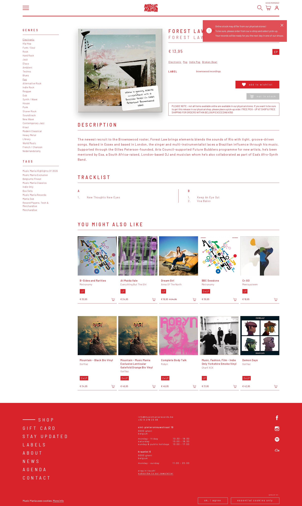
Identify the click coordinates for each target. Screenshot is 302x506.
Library (27, 139)
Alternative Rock (32, 83)
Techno (27, 71)
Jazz (25, 59)
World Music (29, 143)
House (26, 103)
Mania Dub (28, 198)
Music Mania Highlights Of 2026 (40, 170)
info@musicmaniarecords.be (155, 417)
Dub (25, 95)
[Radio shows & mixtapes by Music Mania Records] (277, 450)
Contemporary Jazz (34, 123)
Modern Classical (32, 131)
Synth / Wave (30, 99)
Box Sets (28, 190)
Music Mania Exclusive (35, 175)
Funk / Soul (29, 47)
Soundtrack (29, 115)
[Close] (282, 25)
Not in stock (266, 96)
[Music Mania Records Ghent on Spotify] (277, 439)
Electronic (28, 39)
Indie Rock (28, 87)
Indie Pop (195, 62)
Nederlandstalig (31, 151)
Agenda (35, 469)
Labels (35, 444)
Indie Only (28, 186)
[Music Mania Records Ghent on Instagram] (277, 428)
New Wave (28, 119)
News (31, 461)
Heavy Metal (29, 135)
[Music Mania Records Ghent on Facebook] (277, 418)
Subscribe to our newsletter (155, 473)
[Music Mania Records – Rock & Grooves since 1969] (151, 8)
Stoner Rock (29, 111)
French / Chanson (32, 147)
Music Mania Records (34, 194)
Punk (25, 107)
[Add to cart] (113, 299)
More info (58, 500)
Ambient (27, 67)
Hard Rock (28, 55)
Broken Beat (210, 62)
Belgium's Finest (32, 178)
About (33, 453)
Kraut (26, 127)
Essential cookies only (255, 500)
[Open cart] (268, 7)
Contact (37, 477)
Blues (26, 75)
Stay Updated (46, 436)
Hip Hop (27, 43)
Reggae (27, 91)
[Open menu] (26, 8)
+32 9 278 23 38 (148, 419)
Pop (25, 79)
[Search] (260, 7)
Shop (46, 419)
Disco (26, 63)
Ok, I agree (212, 500)
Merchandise (30, 210)
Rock (25, 51)
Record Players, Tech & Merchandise (36, 204)
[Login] (276, 7)
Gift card (39, 428)
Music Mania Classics (35, 182)
